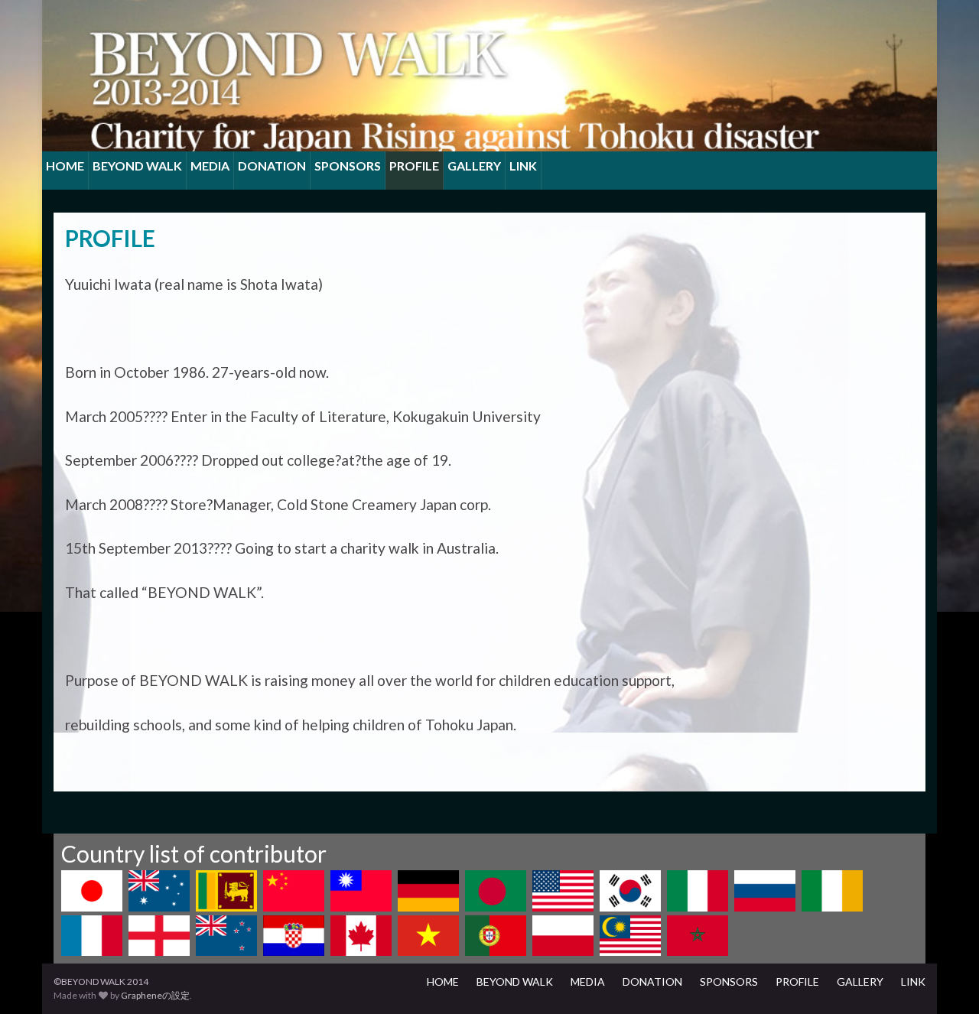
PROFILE (414, 165)
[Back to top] (944, 979)
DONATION (272, 165)
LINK (523, 165)
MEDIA (209, 165)
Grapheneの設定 (155, 995)
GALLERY (474, 165)
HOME (65, 165)
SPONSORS (347, 165)
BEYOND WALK (137, 165)
